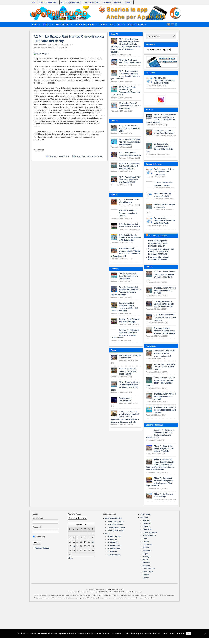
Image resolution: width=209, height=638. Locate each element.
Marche (146, 548)
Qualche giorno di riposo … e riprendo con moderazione (164, 171)
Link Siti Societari (91, 2)
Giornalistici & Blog (113, 518)
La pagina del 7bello (116, 527)
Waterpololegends (115, 530)
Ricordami (40, 537)
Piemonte (147, 551)
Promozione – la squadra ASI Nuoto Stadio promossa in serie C (164, 353)
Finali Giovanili (62, 25)
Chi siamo (107, 2)
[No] (205, 633)
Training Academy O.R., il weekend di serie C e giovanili (165, 290)
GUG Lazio (112, 540)
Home (34, 2)
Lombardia (147, 544)
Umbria (146, 575)
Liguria (146, 541)
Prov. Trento (148, 572)
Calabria (146, 526)
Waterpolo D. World (116, 521)
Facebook (172, 24)
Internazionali (115, 25)
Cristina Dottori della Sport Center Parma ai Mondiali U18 (128, 276)
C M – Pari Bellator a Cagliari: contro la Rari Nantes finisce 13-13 (164, 304)
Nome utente (38, 518)
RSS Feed (168, 24)
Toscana (146, 563)
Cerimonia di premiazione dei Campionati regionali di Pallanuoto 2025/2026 (161, 251)
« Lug (70, 558)
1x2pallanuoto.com (106, 13)
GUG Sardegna (114, 555)
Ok (188, 633)
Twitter (176, 24)
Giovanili (46, 25)
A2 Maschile (53, 48)
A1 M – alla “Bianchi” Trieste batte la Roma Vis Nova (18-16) (129, 106)
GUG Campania (114, 537)
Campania (147, 529)
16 (93, 542)
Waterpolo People (115, 524)
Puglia (145, 554)
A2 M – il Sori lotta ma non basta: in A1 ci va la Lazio (129, 128)
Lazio (145, 538)
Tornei (101, 25)
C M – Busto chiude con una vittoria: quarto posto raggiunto (165, 317)
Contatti (128, 2)
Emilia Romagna (150, 532)
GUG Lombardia (114, 546)
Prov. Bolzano (149, 569)
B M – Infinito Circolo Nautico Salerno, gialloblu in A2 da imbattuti (130, 237)
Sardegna (147, 557)
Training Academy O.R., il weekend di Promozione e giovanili (165, 410)
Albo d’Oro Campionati (71, 2)
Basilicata (147, 523)
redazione (41, 45)
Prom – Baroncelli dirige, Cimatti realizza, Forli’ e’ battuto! (164, 367)
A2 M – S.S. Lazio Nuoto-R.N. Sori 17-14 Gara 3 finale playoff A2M (129, 166)
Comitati (144, 517)
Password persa (42, 548)
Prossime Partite (135, 25)
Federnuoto (145, 514)
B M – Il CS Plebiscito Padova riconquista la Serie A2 (128, 213)
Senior (34, 25)
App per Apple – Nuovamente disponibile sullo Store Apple (164, 80)
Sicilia (145, 560)
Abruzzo (146, 520)
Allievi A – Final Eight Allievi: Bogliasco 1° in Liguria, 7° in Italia (163, 448)
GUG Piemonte (114, 549)
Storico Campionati (47, 3)
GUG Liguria (113, 542)
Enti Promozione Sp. (84, 25)
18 (74, 546)
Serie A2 (63, 48)
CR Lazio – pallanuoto (158, 236)
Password (37, 527)
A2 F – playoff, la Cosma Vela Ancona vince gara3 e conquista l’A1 (129, 142)
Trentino (146, 566)
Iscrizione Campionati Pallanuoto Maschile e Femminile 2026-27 (157, 243)
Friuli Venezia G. (150, 535)
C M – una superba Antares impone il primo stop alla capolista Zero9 (164, 331)
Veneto (146, 578)
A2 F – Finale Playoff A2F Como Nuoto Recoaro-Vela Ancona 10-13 (129, 179)
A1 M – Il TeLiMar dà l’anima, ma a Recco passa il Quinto (127, 371)
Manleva (117, 2)
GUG (107, 533)
